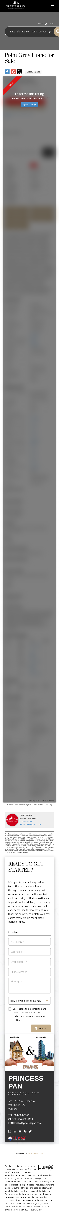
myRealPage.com (35, 1153)
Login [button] (33, 72)
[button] (9, 1131)
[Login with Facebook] (7, 73)
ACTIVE (40, 24)
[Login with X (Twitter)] (19, 73)
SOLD (52, 24)
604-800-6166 (26, 821)
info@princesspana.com (30, 824)
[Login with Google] (13, 73)
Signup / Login (29, 104)
